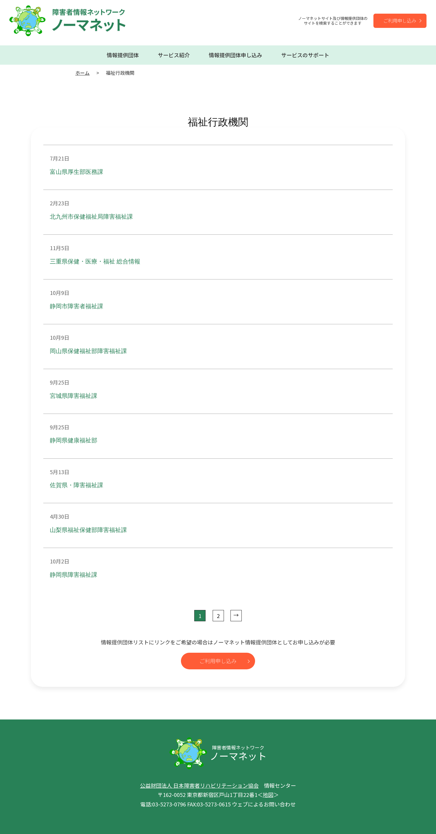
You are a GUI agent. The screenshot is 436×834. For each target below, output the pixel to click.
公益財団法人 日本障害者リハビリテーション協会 (199, 785)
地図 (268, 794)
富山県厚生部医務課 (76, 172)
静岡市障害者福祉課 (76, 306)
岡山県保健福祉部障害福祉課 (88, 351)
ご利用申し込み (399, 20)
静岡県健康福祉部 (73, 440)
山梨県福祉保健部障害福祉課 (88, 530)
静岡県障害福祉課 (73, 575)
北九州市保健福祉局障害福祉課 (91, 217)
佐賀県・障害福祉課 (76, 485)
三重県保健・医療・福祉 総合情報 (95, 261)
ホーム (82, 72)
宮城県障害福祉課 (73, 396)
